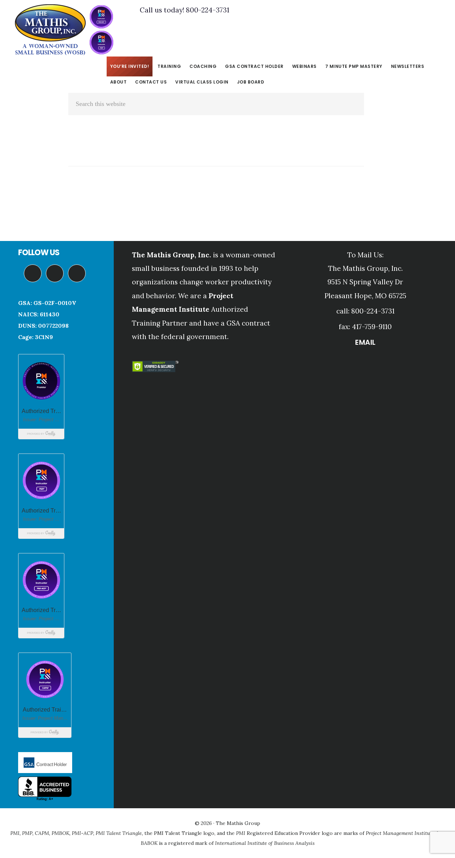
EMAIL (365, 342)
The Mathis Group (64, 30)
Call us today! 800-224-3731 (184, 10)
